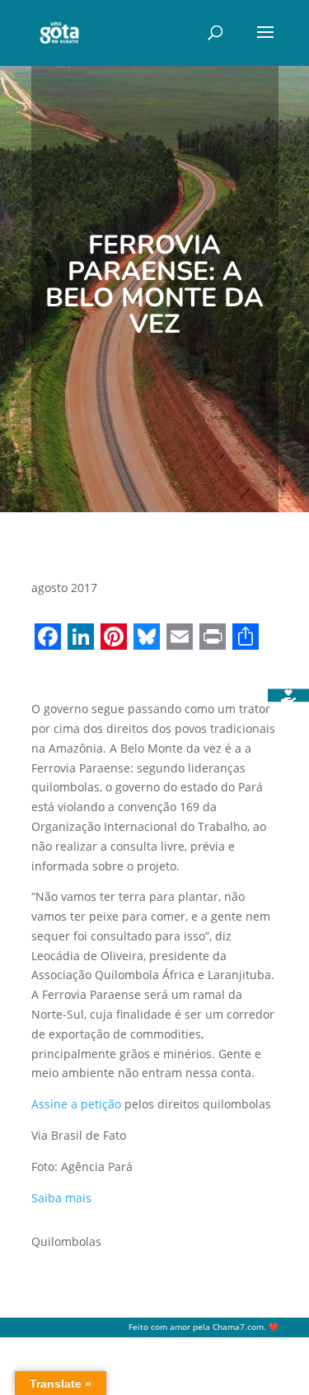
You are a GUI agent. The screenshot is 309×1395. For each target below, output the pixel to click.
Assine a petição (76, 1104)
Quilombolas (66, 1241)
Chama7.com (238, 1327)
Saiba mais (61, 1198)
